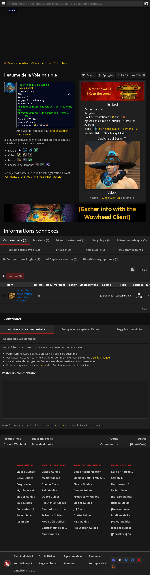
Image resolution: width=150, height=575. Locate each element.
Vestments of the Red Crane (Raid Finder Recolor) (33, 176)
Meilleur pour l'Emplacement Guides (90, 478)
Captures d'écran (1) (113, 138)
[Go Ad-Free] (138, 444)
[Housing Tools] (42, 438)
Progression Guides (26, 484)
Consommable (123, 295)
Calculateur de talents (26, 509)
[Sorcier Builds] (121, 527)
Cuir (56, 63)
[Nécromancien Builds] (122, 509)
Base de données (17, 63)
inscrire (66, 425)
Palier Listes (24, 515)
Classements (50, 534)
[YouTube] (139, 560)
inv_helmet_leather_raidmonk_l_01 (118, 128)
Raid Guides (24, 503)
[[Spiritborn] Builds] (122, 534)
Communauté (109, 444)
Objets (35, 63)
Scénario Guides (52, 515)
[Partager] (146, 3)
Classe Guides (25, 471)
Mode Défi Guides (53, 521)
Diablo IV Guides (122, 465)
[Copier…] (132, 269)
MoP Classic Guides (55, 465)
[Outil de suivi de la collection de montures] (75, 213)
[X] (120, 560)
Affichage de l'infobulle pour (33, 130)
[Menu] (3, 3)
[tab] (15, 240)
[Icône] (10, 87)
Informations (12, 438)
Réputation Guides (54, 503)
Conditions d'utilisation (25, 570)
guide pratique (101, 357)
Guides (141, 438)
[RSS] (113, 566)
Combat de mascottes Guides (55, 509)
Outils (114, 438)
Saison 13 (117, 478)
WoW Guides (24, 465)
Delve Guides (24, 478)
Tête (64, 63)
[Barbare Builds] (121, 496)
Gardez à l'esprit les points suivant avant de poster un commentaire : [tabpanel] (56, 386)
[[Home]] (7, 566)
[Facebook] (132, 560)
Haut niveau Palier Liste (122, 484)
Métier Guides (25, 496)
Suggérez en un (111, 197)
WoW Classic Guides (88, 465)
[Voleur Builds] (120, 521)
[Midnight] (23, 521)
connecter (49, 425)
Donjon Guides (51, 484)
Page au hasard (49, 563)
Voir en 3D (138, 75)
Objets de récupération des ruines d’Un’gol (24, 296)
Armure (46, 63)
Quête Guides (51, 496)
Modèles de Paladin (122, 515)
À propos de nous (75, 556)
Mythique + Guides (26, 490)
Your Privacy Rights (25, 563)
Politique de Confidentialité (100, 563)
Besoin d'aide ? (23, 556)
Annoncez (95, 556)
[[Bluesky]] (126, 560)
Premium (70, 563)
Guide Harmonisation (87, 471)
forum (42, 365)
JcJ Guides (80, 509)
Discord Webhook (15, 444)
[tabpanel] (75, 288)
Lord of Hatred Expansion (122, 471)
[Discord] (113, 560)
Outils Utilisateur (50, 556)
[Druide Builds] (120, 503)
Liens (124, 75)
